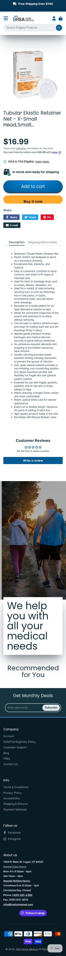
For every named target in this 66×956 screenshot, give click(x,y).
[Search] (59, 28)
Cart (60, 18)
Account (54, 18)
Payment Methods (15, 809)
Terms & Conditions (15, 787)
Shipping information (42, 242)
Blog (6, 753)
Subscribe (51, 707)
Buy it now (33, 201)
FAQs (6, 758)
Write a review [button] (33, 460)
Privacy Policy (12, 793)
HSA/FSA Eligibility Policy (19, 742)
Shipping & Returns (15, 804)
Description (17, 242)
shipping (21, 148)
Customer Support (15, 747)
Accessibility (11, 798)
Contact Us (10, 764)
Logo (23, 18)
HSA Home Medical (27, 949)
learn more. (43, 161)
